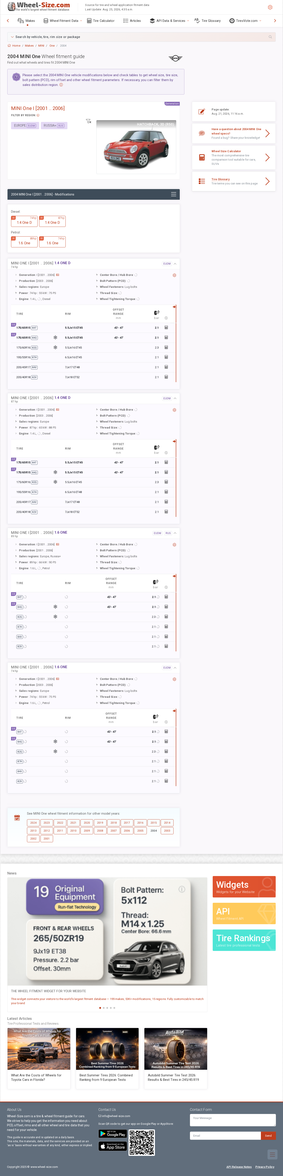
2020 (87, 822)
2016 (140, 822)
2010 (73, 830)
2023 (47, 822)
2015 (154, 822)
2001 (47, 838)
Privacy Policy (264, 1166)
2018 (114, 822)
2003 (167, 830)
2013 (33, 830)
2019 (100, 822)
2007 (114, 830)
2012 (47, 830)
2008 (100, 830)
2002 (33, 838)
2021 (73, 822)
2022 (60, 822)
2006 (127, 830)
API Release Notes (239, 1166)
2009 (87, 830)
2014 (167, 822)
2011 (60, 830)
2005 (140, 830)
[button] (141, 37)
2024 (33, 822)
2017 (127, 822)
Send (268, 1135)
